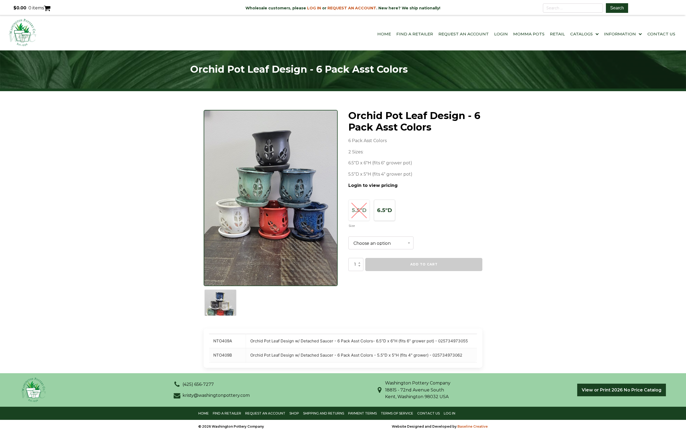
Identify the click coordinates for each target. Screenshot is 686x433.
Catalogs (581, 33)
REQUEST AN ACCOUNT (351, 8)
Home (384, 33)
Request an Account (463, 33)
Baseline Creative (472, 426)
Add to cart (424, 264)
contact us (428, 413)
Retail (557, 33)
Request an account (265, 413)
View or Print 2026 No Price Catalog (621, 390)
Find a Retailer (414, 33)
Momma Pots (529, 33)
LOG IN (314, 8)
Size (352, 226)
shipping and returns (323, 413)
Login (501, 33)
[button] (194, 384)
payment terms (362, 413)
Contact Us (661, 33)
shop (294, 413)
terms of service (397, 413)
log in (449, 413)
